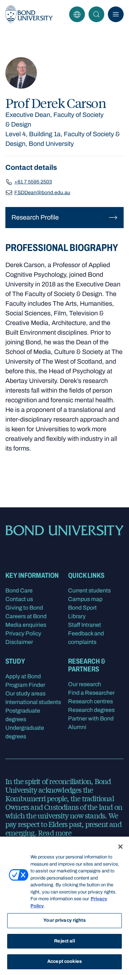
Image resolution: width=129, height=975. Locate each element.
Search (96, 14)
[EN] (77, 14)
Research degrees (91, 710)
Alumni (77, 727)
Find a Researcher (91, 693)
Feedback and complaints (86, 637)
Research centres (90, 701)
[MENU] (116, 14)
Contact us (19, 599)
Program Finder (25, 685)
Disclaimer (19, 642)
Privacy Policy (23, 633)
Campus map (85, 599)
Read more (54, 832)
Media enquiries (25, 625)
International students (33, 702)
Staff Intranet (84, 625)
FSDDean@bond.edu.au (42, 192)
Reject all (64, 941)
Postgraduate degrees (22, 715)
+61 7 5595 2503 (33, 181)
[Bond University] (29, 14)
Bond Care (19, 590)
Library (77, 616)
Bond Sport (82, 608)
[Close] (120, 847)
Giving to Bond (24, 608)
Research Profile (35, 217)
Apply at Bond (23, 676)
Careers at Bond (26, 616)
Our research (84, 684)
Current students (89, 590)
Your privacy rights (64, 920)
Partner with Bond (91, 718)
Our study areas (25, 693)
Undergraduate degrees (24, 732)
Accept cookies (64, 961)
